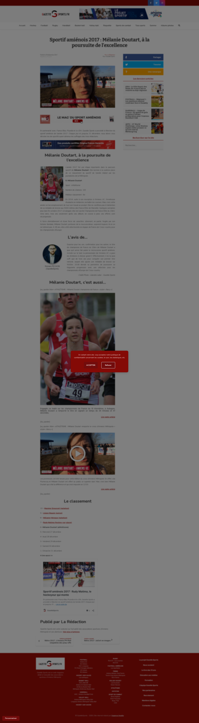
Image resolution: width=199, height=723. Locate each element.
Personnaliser (11, 718)
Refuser (108, 365)
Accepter (90, 365)
